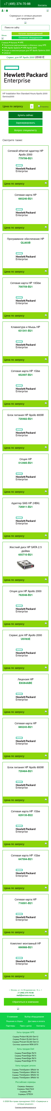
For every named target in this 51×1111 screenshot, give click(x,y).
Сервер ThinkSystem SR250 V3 (25, 1075)
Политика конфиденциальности (25, 1107)
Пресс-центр (26, 1025)
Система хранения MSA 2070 (25, 1044)
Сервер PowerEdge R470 (25, 1053)
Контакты (42, 5)
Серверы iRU (25, 1091)
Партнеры (10, 1025)
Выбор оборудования (34, 1016)
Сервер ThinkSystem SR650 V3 (25, 1077)
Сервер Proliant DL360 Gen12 (25, 1039)
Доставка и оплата (36, 1021)
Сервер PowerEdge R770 (25, 1061)
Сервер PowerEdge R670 (25, 1058)
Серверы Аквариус (26, 1086)
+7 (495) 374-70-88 (17, 3)
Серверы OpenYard (25, 1089)
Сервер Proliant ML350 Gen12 (25, 1036)
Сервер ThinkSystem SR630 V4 (25, 1069)
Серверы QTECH (25, 1094)
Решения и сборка (14, 1021)
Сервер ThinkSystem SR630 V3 (25, 1072)
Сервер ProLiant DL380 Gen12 (26, 1041)
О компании (12, 1016)
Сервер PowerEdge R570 (25, 1055)
